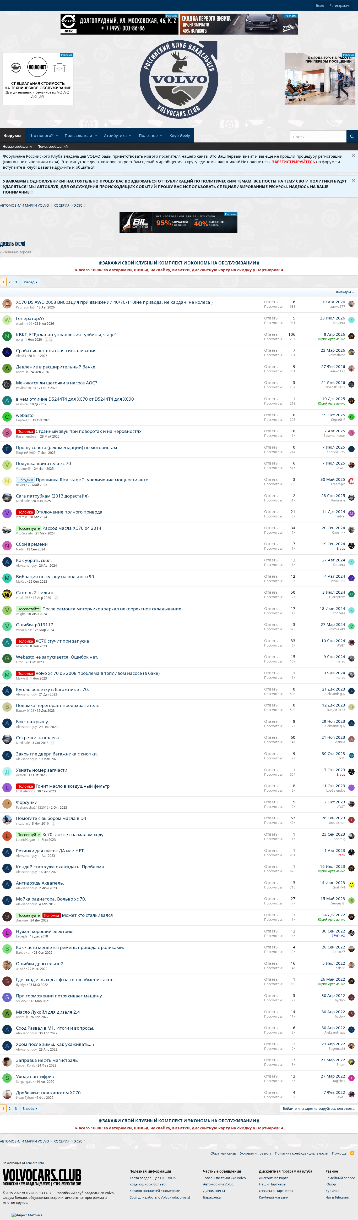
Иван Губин (25, 1097)
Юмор (331, 1184)
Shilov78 (22, 1001)
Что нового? (41, 135)
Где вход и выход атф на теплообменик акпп (65, 979)
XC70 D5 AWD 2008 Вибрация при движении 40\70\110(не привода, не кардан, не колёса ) (114, 302)
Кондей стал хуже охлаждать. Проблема (60, 867)
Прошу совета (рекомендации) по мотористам (66, 447)
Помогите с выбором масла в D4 (51, 818)
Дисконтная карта (273, 1177)
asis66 (20, 969)
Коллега (339, 323)
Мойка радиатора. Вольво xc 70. (51, 899)
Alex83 (21, 356)
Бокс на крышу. (32, 722)
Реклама (171, 16)
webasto (25, 415)
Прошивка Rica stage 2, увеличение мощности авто (92, 480)
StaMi (341, 758)
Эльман (22, 920)
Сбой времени (32, 544)
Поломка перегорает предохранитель (57, 705)
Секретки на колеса (37, 738)
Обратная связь (223, 1153)
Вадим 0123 (25, 710)
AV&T (341, 468)
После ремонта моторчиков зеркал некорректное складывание (111, 609)
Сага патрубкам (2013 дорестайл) (52, 496)
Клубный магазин (273, 1197)
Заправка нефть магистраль (47, 1060)
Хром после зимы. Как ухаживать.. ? (55, 1044)
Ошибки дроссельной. (40, 963)
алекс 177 (337, 306)
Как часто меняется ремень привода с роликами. (70, 947)
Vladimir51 (24, 468)
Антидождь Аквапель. (40, 883)
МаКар (21, 581)
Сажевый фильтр (34, 592)
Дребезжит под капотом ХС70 (48, 1093)
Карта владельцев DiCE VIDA (152, 1177)
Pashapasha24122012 (32, 807)
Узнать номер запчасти (41, 770)
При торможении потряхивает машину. (59, 996)
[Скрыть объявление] (353, 156)
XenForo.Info (35, 1163)
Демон (21, 775)
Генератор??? (30, 318)
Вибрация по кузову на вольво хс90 (55, 576)
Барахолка (212, 1197)
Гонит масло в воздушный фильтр (73, 786)
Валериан (23, 952)
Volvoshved (337, 355)
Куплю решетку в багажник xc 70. (52, 689)
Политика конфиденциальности (301, 1153)
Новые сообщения (18, 146)
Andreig (339, 839)
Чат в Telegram (337, 1197)
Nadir (20, 549)
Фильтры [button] (343, 292)
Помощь (339, 1153)
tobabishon (337, 822)
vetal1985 (23, 597)
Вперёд (29, 282)
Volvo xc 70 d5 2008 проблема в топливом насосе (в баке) (98, 673)
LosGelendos (25, 791)
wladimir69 (24, 323)
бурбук (21, 984)
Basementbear (27, 436)
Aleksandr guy (26, 565)
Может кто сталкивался (87, 915)
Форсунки (26, 802)
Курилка (332, 1190)
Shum (341, 1064)
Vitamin (21, 517)
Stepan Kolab (25, 1065)
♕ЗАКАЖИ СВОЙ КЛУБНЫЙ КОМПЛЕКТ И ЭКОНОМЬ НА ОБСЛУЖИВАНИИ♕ (179, 263)
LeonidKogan (25, 839)
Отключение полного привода (69, 512)
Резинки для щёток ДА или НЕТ (50, 851)
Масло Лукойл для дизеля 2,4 (48, 1012)
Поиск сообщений (52, 146)
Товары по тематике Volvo (224, 1177)
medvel (339, 516)
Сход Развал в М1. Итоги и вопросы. (55, 1028)
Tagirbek (339, 1081)
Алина (340, 742)
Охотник (338, 532)
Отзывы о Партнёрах (276, 1190)
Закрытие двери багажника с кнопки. (57, 754)
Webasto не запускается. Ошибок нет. (57, 657)
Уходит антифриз (35, 1076)
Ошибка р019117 (34, 625)
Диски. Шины (214, 1190)
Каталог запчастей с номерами (154, 1190)
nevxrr (20, 485)
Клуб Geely (180, 135)
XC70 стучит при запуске (62, 641)
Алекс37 (339, 951)
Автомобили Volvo (218, 1184)
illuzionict (23, 823)
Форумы (12, 135)
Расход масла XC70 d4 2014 (71, 528)
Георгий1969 (26, 452)
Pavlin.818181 (26, 388)
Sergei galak (25, 1081)
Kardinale (23, 501)
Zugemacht (337, 1048)
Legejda (22, 936)
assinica (22, 404)
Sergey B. (338, 903)
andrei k (22, 372)
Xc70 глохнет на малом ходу (73, 834)
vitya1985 (338, 581)
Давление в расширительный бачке (55, 367)
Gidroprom (337, 597)
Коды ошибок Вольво (147, 1184)
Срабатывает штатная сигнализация (56, 350)
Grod (19, 662)
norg (19, 339)
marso (340, 661)
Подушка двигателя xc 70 (43, 463)
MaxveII (22, 678)
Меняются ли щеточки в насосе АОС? (56, 383)
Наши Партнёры (272, 1184)
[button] (57, 135)
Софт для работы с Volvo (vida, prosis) (159, 1197)
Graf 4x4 (339, 887)
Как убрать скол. (34, 560)
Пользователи (78, 135)
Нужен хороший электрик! (45, 931)
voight (20, 614)
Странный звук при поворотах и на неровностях (89, 431)
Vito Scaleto (24, 533)
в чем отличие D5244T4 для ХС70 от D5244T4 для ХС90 (75, 399)
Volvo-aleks (24, 630)
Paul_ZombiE (25, 307)
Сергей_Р (23, 420)
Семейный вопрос (340, 1177)
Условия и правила (255, 1153)
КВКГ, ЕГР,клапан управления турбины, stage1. (67, 335)
